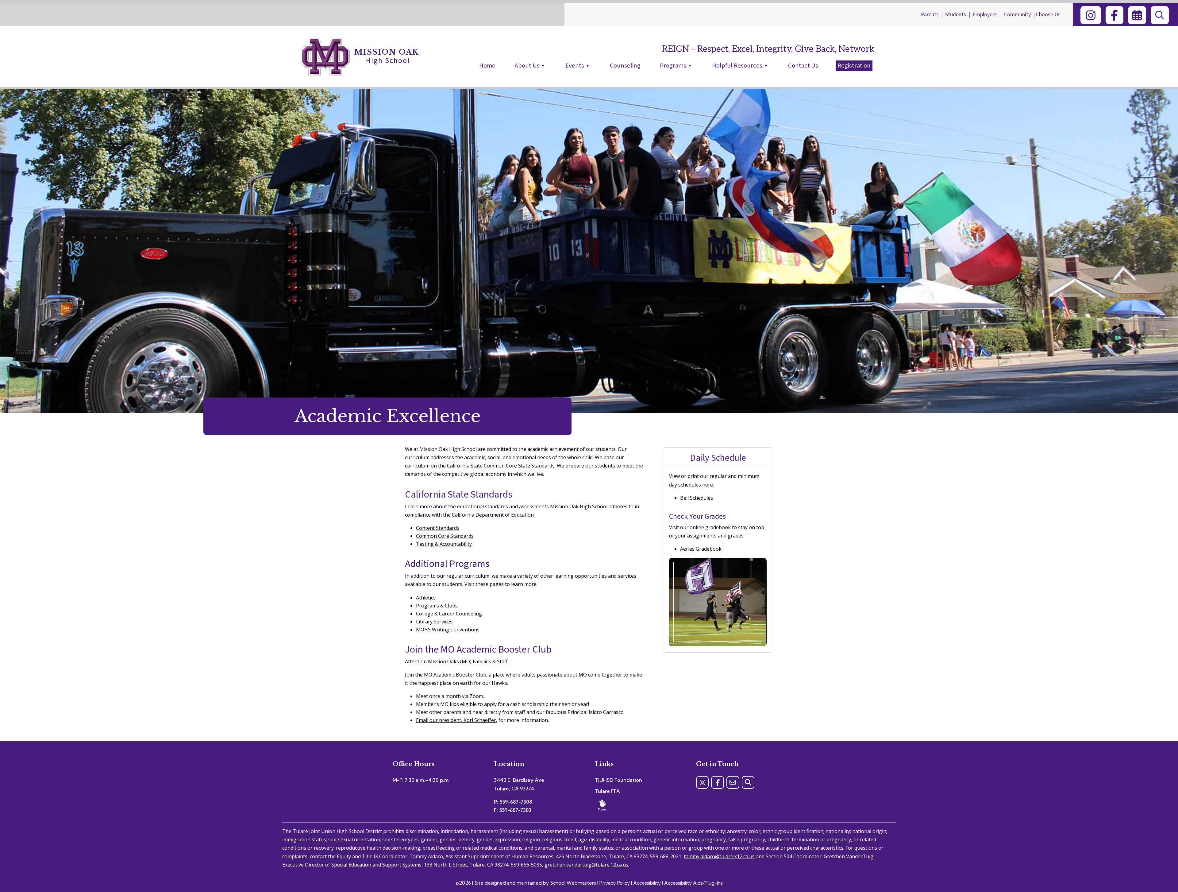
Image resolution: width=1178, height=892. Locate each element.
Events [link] (574, 65)
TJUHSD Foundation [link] (618, 780)
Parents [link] (930, 14)
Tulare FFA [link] (607, 791)
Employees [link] (985, 14)
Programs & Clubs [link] (437, 605)
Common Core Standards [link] (445, 536)
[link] (1091, 15)
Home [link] (487, 65)
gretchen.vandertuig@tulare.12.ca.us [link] (586, 864)
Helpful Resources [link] (737, 65)
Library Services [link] (434, 621)
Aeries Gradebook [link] (701, 548)
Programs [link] (673, 65)
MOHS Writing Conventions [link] (447, 629)
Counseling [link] (625, 65)
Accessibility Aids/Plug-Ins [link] (693, 883)
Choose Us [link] (1048, 14)
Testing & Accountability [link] (444, 544)
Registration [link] (854, 65)
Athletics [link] (426, 597)
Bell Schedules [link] (696, 497)
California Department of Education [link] (493, 514)
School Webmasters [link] (573, 883)
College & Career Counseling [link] (449, 613)
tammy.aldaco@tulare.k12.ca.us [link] (719, 856)
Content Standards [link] (437, 528)
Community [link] (1017, 14)
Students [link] (955, 14)
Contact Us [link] (803, 65)
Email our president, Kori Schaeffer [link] (456, 720)
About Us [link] (527, 65)
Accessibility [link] (647, 883)
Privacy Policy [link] (614, 883)
